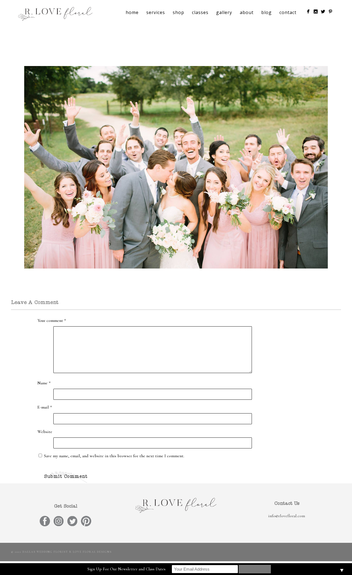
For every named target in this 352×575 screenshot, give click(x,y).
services (155, 12)
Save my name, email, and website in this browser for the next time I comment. (114, 456)
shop (178, 12)
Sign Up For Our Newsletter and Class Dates (126, 568)
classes (200, 12)
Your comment (51, 320)
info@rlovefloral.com (286, 516)
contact (287, 12)
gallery (224, 12)
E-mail (44, 407)
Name (44, 383)
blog (266, 12)
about (247, 12)
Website (44, 431)
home (132, 12)
